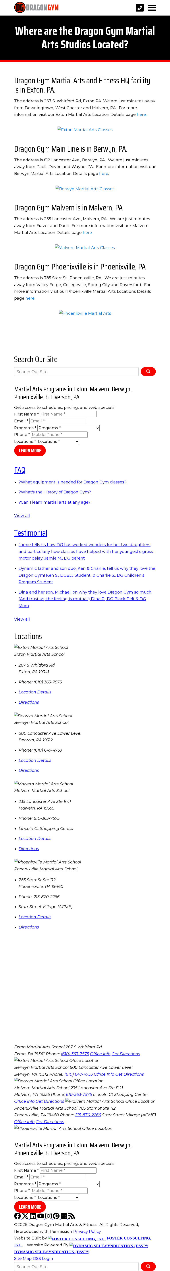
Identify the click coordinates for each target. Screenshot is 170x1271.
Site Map (23, 1258)
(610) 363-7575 (75, 1053)
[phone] (140, 8)
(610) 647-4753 (78, 1074)
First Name (26, 414)
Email (21, 421)
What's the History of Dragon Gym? (55, 492)
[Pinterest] (57, 1218)
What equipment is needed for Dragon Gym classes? (72, 482)
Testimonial (30, 532)
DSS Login (43, 1258)
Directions (29, 702)
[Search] (148, 371)
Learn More (30, 451)
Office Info (100, 1053)
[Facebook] (18, 1218)
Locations (25, 441)
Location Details (35, 692)
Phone (22, 434)
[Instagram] (49, 1218)
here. (142, 114)
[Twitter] (26, 1218)
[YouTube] (41, 1218)
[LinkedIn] (33, 1218)
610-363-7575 (79, 1094)
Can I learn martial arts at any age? (55, 502)
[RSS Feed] (71, 1218)
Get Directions (126, 1053)
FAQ (19, 469)
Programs (25, 428)
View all (22, 515)
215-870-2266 (88, 1115)
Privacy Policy (87, 1231)
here (103, 173)
